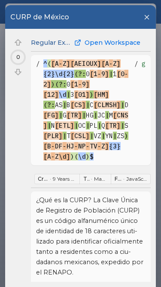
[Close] (147, 17)
